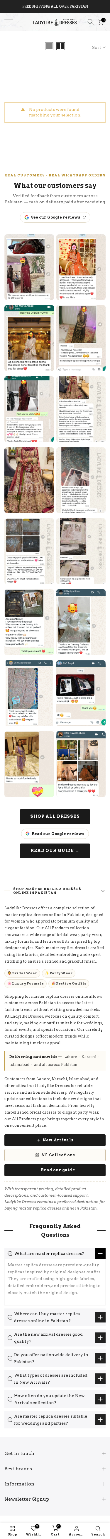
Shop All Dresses (54, 816)
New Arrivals (58, 1140)
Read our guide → (55, 850)
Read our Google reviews (58, 834)
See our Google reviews (55, 217)
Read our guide (58, 1170)
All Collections (58, 1155)
